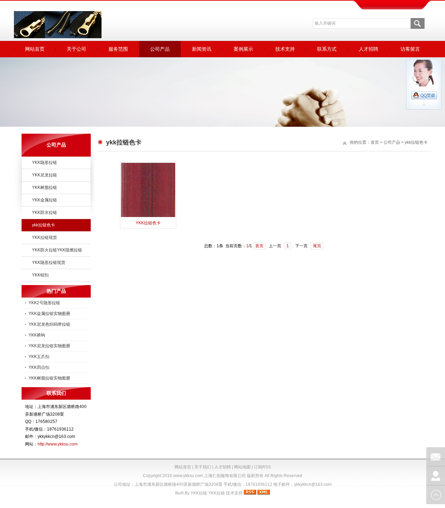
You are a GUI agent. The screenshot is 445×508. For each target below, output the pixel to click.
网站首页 (34, 49)
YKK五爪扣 (39, 356)
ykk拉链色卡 (43, 225)
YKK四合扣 (39, 367)
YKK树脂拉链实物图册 (49, 378)
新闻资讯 (201, 49)
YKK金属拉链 (44, 200)
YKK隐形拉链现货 (48, 262)
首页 (375, 142)
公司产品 (160, 49)
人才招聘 (368, 49)
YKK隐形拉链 (44, 162)
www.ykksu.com (188, 475)
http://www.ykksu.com (58, 444)
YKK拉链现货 (44, 237)
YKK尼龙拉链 (44, 175)
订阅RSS (262, 467)
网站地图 (242, 467)
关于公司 (76, 49)
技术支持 (285, 49)
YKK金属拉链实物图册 (49, 313)
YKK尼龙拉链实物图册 (49, 345)
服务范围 (118, 49)
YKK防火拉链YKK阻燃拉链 (57, 250)
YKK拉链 (199, 493)
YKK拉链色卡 (148, 222)
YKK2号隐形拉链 (44, 302)
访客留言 (410, 49)
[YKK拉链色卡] (148, 216)
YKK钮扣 (40, 275)
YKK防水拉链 (44, 212)
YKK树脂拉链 (44, 187)
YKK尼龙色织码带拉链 (49, 324)
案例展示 (243, 49)
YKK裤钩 (37, 335)
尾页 (317, 245)
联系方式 (327, 49)
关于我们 (202, 467)
